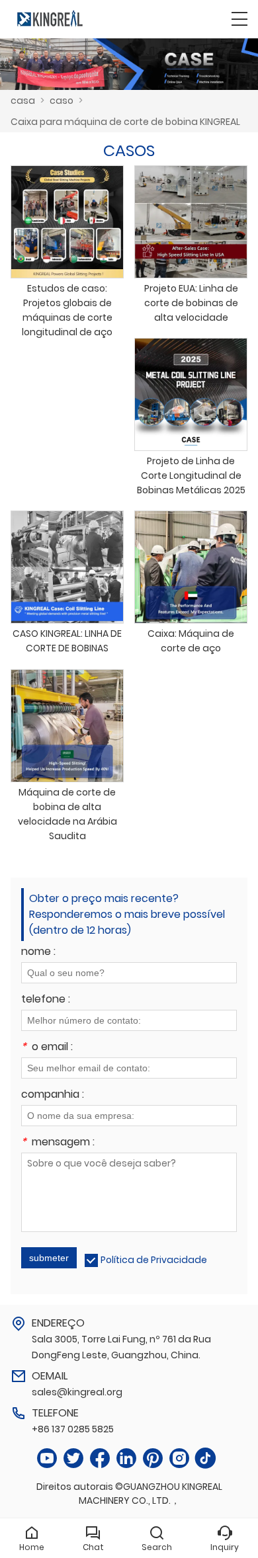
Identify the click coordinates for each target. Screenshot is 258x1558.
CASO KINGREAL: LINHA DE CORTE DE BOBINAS (67, 641)
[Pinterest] (152, 1458)
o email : (47, 1048)
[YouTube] (47, 1458)
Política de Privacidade (154, 1259)
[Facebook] (99, 1458)
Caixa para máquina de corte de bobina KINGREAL (125, 121)
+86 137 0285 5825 (73, 1429)
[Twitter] (73, 1458)
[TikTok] (205, 1458)
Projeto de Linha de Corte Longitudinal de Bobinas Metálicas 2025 (191, 475)
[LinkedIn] (126, 1458)
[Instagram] (179, 1458)
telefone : (45, 1000)
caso (61, 100)
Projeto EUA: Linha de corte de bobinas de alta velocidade (191, 303)
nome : (38, 952)
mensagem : (58, 1143)
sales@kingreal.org (77, 1392)
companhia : (52, 1095)
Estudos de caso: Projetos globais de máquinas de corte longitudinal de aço (67, 310)
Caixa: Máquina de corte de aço (191, 641)
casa (23, 100)
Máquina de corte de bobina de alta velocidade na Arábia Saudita (67, 814)
